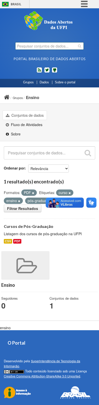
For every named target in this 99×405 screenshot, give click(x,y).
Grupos (28, 82)
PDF (17, 241)
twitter (47, 72)
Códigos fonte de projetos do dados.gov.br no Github (54, 72)
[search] (79, 46)
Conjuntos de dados (27, 115)
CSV (8, 241)
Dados (44, 82)
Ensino (32, 97)
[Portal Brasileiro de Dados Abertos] (49, 21)
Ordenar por (14, 168)
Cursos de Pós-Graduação (28, 226)
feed (39, 72)
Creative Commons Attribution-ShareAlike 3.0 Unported (42, 376)
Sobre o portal (65, 82)
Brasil (16, 4)
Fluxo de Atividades (26, 124)
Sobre (15, 133)
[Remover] (33, 193)
